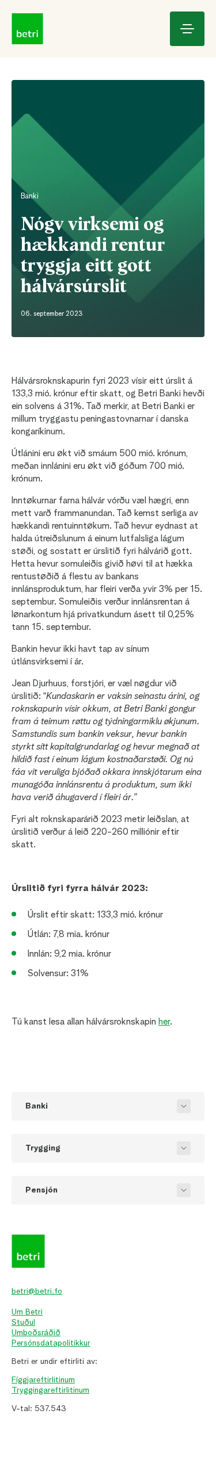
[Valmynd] (187, 29)
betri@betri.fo (37, 1291)
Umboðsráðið (36, 1333)
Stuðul (23, 1322)
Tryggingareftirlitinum (50, 1390)
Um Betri (27, 1312)
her (164, 1022)
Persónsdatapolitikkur (51, 1343)
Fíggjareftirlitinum (43, 1380)
